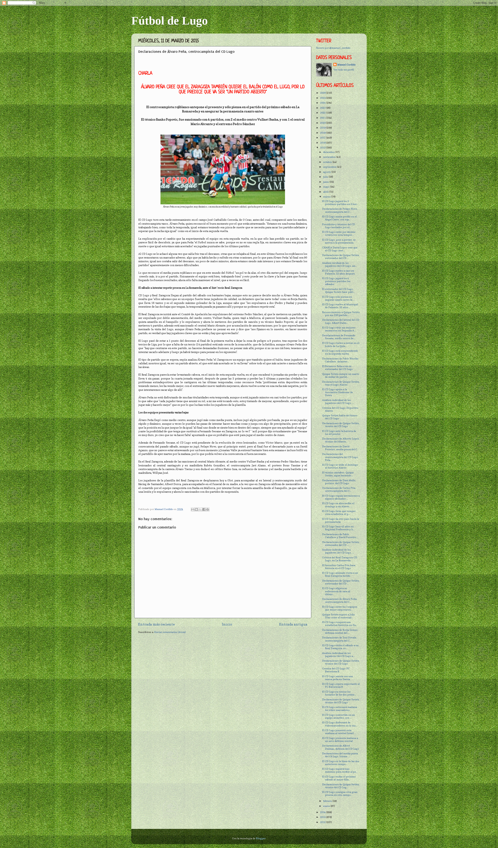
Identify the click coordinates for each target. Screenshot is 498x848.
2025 (323, 97)
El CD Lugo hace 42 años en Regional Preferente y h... (338, 528)
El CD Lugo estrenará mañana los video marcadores (339, 708)
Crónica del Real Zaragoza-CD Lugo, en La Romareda (339, 559)
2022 (323, 112)
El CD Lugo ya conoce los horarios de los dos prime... (339, 693)
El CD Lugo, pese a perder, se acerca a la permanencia (339, 241)
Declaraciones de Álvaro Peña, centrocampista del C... (339, 600)
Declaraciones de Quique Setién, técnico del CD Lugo (340, 425)
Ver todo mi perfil (343, 69)
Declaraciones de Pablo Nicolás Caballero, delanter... (340, 360)
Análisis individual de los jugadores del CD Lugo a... (338, 654)
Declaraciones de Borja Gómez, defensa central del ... (340, 631)
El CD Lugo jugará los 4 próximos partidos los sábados (336, 281)
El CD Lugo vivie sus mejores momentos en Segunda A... (339, 329)
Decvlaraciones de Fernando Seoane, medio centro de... (338, 337)
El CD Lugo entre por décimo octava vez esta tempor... (338, 233)
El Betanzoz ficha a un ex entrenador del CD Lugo (337, 368)
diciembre (329, 152)
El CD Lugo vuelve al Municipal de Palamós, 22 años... (340, 306)
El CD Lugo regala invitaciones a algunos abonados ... (341, 497)
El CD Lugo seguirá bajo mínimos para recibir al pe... (340, 770)
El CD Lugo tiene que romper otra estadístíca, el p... (339, 512)
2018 (323, 132)
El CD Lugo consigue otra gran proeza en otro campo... (339, 793)
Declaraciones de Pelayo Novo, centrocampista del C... (340, 210)
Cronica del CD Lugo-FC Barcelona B (336, 670)
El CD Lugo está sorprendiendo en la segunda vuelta (340, 352)
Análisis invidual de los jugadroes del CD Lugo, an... (339, 264)
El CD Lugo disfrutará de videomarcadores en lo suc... (339, 724)
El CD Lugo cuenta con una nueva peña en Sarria (337, 678)
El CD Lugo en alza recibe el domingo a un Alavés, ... (338, 505)
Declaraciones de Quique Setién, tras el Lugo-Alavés (340, 383)
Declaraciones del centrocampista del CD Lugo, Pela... (340, 457)
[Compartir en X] (200, 509)
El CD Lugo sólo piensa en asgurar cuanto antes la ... (338, 298)
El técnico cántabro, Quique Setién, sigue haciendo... (338, 474)
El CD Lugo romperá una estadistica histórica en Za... (339, 624)
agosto (327, 171)
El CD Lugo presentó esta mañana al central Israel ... (339, 732)
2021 (323, 117)
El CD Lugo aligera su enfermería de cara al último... (336, 591)
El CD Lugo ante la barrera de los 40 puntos (339, 432)
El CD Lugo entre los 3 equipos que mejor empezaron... (339, 608)
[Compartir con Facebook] (204, 509)
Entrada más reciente (156, 624)
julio (326, 176)
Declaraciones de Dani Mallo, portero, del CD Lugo (339, 482)
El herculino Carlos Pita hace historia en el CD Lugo (338, 567)
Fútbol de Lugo (169, 20)
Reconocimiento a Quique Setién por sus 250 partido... (341, 314)
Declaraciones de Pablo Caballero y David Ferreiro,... (340, 536)
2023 (323, 107)
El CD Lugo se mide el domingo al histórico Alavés (340, 466)
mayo (326, 186)
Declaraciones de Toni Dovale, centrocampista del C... (339, 639)
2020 (323, 122)
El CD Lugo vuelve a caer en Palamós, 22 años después (338, 272)
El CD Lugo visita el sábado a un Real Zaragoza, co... (340, 647)
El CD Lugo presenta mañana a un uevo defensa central (340, 739)
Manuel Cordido (346, 64)
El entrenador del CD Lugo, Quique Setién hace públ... (338, 290)
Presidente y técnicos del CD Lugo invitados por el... (338, 226)
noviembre (329, 156)
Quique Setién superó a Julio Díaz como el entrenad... (338, 616)
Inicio (227, 624)
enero (327, 806)
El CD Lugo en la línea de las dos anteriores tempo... (340, 763)
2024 (323, 102)
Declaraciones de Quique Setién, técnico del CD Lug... (340, 786)
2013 (323, 817)
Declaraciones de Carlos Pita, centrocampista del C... (339, 489)
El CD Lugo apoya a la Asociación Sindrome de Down (337, 392)
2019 (323, 127)
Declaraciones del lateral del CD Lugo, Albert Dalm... (340, 321)
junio (326, 181)
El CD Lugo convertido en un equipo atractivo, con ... (338, 716)
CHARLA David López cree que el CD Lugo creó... (339, 249)
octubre (327, 162)
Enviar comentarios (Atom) (170, 632)
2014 (323, 812)
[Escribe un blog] (196, 509)
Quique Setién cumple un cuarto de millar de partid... (340, 375)
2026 (323, 92)
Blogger (261, 838)
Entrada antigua (293, 624)
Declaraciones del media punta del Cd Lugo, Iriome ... (340, 755)
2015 (323, 147)
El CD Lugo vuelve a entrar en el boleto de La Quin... (340, 344)
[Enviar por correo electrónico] (193, 509)
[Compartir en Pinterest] (208, 509)
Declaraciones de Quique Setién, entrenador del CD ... (340, 256)
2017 (323, 137)
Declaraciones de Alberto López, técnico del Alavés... (340, 440)
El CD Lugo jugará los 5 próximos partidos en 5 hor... (340, 203)
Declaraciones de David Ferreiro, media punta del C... (340, 448)
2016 (323, 142)
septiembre (330, 166)
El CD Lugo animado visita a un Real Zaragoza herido (340, 574)
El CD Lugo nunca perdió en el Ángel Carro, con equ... (339, 218)
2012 (323, 822)
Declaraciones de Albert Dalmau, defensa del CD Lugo (340, 747)
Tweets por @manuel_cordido (333, 47)
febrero (327, 800)
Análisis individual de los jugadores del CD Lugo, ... (338, 401)
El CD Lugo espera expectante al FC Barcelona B (341, 685)
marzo (327, 196)
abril (326, 191)
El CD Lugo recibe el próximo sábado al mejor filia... (339, 778)
